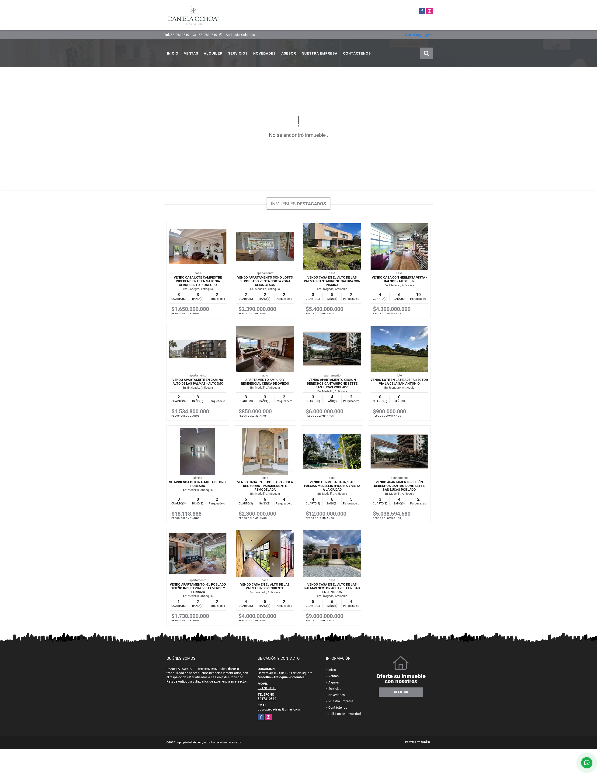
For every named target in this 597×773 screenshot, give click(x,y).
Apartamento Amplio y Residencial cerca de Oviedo (265, 381)
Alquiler (213, 53)
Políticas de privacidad (344, 714)
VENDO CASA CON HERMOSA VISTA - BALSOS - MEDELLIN (399, 279)
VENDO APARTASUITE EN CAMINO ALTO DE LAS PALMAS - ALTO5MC (197, 381)
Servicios (238, 53)
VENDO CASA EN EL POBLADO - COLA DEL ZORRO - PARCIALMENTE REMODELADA (265, 485)
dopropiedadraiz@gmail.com (279, 709)
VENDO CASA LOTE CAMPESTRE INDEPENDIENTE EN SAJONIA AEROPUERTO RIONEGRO (198, 281)
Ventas (191, 53)
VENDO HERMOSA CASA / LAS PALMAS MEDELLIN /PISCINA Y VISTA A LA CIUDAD (332, 485)
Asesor (288, 53)
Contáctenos (357, 53)
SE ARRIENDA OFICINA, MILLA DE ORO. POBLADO (197, 484)
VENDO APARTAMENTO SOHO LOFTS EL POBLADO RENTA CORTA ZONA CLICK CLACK (265, 281)
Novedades (264, 53)
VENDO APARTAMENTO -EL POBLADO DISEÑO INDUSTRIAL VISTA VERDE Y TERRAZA (198, 588)
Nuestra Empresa (319, 53)
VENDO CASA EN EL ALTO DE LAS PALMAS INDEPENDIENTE (265, 586)
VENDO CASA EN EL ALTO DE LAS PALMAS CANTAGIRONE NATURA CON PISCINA (332, 281)
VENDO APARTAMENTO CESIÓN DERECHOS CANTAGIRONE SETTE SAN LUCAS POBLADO (332, 383)
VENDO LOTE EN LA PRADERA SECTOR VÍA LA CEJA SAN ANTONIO (399, 381)
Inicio (172, 53)
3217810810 (179, 35)
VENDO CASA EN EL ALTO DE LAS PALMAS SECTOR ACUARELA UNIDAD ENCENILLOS (332, 588)
